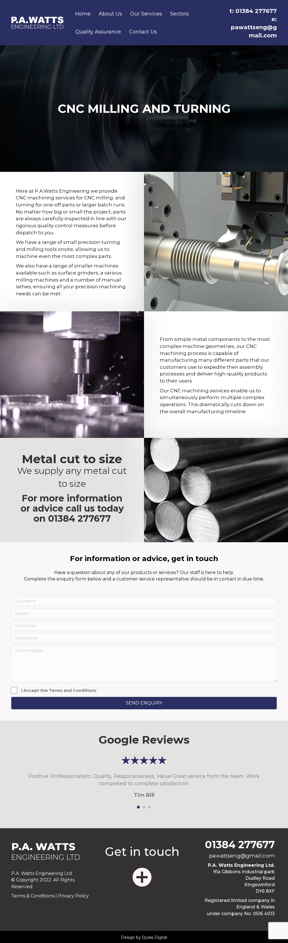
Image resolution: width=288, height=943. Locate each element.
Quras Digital (154, 937)
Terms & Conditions (32, 896)
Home (83, 14)
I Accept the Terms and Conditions (58, 690)
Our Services (146, 14)
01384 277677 (79, 518)
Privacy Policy (73, 896)
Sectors (179, 14)
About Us (110, 14)
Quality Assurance (98, 32)
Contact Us (143, 32)
